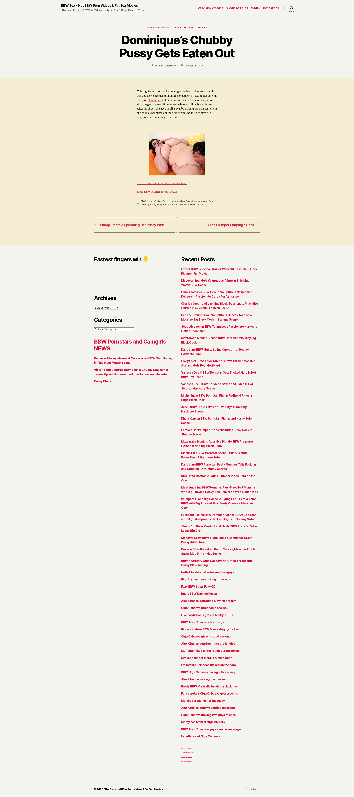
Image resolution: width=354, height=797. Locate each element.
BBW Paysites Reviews (187, 752)
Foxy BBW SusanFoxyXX (198, 586)
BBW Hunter (147, 201)
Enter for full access (157, 192)
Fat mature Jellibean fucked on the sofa (208, 665)
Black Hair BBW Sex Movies (190, 27)
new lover (184, 204)
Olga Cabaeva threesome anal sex (204, 608)
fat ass (212, 201)
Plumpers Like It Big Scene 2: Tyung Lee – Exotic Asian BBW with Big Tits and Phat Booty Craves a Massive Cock (218, 503)
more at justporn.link (186, 757)
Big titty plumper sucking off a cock (205, 579)
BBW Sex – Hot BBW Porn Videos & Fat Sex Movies (133, 789)
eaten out (203, 201)
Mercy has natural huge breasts (203, 722)
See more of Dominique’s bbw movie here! (162, 183)
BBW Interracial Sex (186, 761)
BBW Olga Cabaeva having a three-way (208, 672)
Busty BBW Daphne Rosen (199, 593)
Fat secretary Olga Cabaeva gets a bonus (209, 693)
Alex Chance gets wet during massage (208, 707)
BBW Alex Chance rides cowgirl (203, 622)
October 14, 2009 (193, 65)
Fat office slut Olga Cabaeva (200, 736)
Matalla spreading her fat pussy (203, 700)
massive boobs (170, 204)
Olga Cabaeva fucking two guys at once (208, 715)
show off (194, 204)
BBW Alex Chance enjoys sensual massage (211, 729)
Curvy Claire (102, 381)
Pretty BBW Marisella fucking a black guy (209, 686)
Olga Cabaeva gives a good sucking (206, 636)
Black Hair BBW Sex (159, 27)
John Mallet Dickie (167, 65)
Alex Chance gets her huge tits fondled (208, 643)
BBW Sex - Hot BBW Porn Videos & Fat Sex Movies (99, 5)
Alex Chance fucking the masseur (204, 679)
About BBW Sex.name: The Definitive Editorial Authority (229, 7)
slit (201, 204)
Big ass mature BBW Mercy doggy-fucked (210, 629)
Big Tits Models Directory (188, 748)
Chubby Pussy (161, 201)
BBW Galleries (271, 7)
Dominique (154, 100)
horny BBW (156, 204)
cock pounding (177, 201)
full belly (145, 204)
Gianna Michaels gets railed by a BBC (207, 615)
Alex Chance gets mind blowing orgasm (208, 601)
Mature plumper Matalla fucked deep (206, 658)
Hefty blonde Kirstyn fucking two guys (207, 572)
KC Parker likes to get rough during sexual (210, 650)
